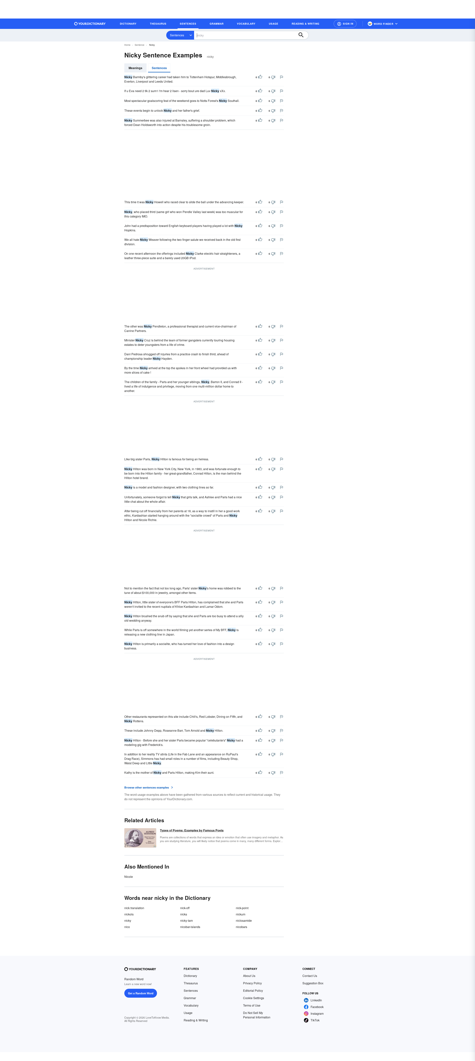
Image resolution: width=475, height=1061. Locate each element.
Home (127, 44)
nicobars (241, 927)
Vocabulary (191, 1005)
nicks (183, 914)
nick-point (242, 908)
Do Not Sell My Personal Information (256, 1015)
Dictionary (190, 976)
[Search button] (302, 35)
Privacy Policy (252, 983)
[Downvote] (273, 77)
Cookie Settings (253, 998)
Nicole (128, 876)
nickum (240, 914)
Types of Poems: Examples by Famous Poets (192, 830)
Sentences (177, 35)
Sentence (139, 44)
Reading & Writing (196, 1020)
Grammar (190, 998)
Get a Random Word (140, 993)
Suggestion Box (312, 983)
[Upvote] (260, 77)
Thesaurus (191, 983)
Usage (188, 1013)
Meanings (135, 68)
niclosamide (244, 920)
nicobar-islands (190, 927)
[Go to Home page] (90, 23)
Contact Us (309, 976)
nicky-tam (186, 920)
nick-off (185, 908)
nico (127, 927)
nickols (129, 914)
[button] (345, 24)
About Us (249, 976)
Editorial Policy (253, 990)
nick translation (134, 908)
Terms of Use (251, 1005)
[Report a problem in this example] (281, 77)
